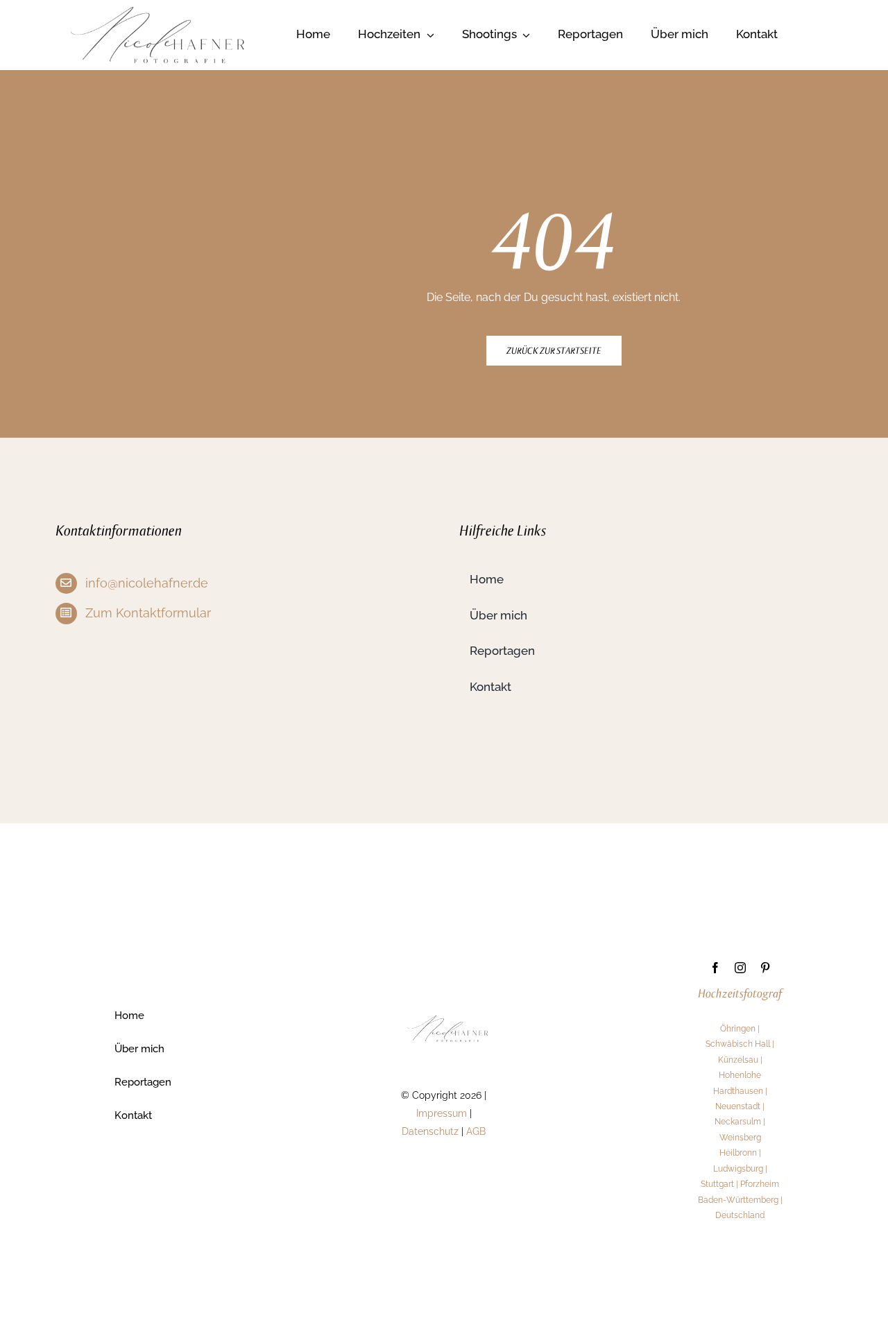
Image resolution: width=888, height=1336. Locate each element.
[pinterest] (765, 967)
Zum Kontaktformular (148, 613)
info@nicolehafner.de (146, 583)
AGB (476, 1131)
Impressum (441, 1113)
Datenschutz (430, 1131)
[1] (157, 12)
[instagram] (740, 967)
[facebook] (715, 967)
